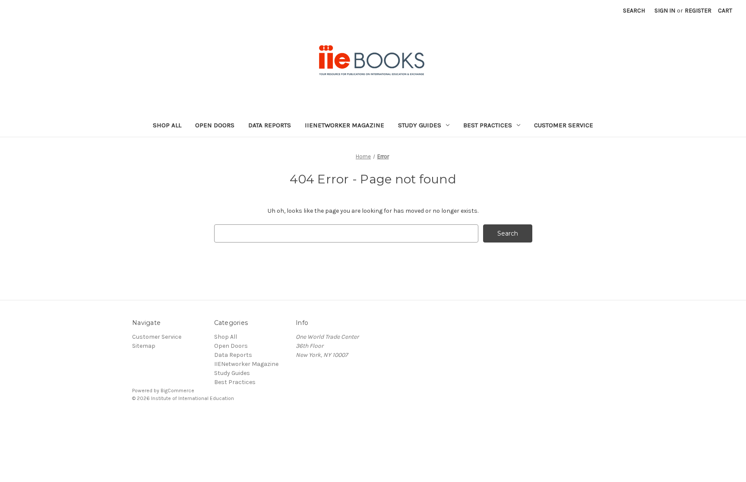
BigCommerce (177, 390)
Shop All (167, 125)
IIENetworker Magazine (344, 125)
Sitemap (143, 346)
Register (698, 10)
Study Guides (419, 125)
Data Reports (269, 125)
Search (634, 10)
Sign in (664, 10)
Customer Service (563, 125)
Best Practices (487, 125)
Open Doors (214, 125)
